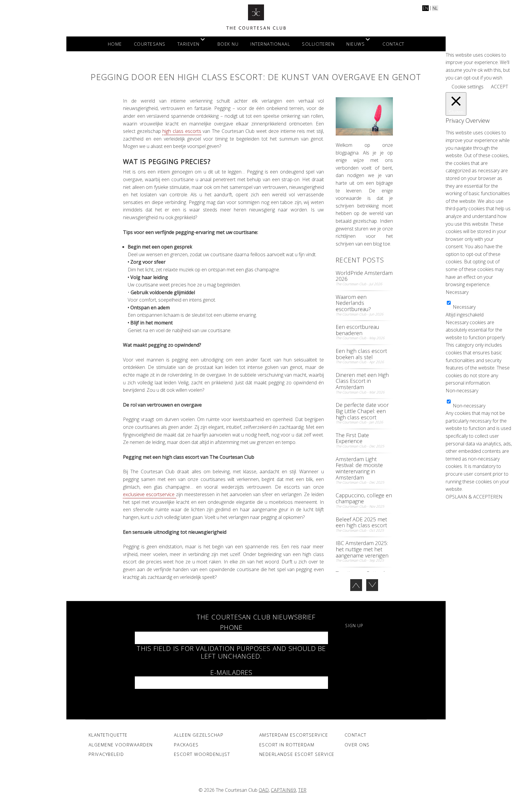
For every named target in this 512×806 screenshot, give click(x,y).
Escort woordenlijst (202, 754)
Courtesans (150, 44)
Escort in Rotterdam (287, 745)
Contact (393, 44)
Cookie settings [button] (468, 86)
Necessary (464, 307)
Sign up (354, 625)
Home (115, 44)
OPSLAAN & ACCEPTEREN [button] (474, 496)
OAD (264, 790)
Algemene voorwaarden (121, 745)
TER (302, 790)
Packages (186, 745)
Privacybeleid (106, 754)
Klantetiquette (108, 735)
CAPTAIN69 (283, 790)
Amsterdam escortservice (293, 735)
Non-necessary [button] (462, 390)
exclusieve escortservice (149, 494)
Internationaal (270, 44)
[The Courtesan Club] (256, 17)
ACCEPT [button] (499, 86)
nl (435, 8)
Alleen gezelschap (199, 735)
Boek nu (228, 44)
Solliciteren (318, 44)
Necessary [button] (457, 292)
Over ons (357, 745)
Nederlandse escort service (297, 754)
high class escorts (181, 131)
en (425, 8)
